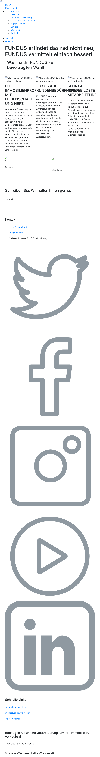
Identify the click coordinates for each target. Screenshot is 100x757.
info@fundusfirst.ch (18, 232)
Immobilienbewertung (21, 17)
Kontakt (14, 33)
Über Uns (15, 30)
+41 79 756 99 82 (18, 227)
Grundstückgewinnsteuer (22, 20)
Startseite (15, 11)
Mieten (16, 8)
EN (10, 5)
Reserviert (15, 14)
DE (6, 5)
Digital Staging (17, 23)
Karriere (14, 26)
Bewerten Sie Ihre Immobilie (20, 743)
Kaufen (8, 8)
